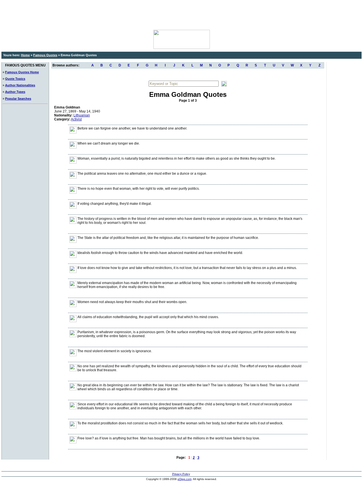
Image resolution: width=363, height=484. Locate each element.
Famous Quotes (45, 55)
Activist (76, 119)
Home (25, 55)
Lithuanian (81, 115)
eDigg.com (184, 479)
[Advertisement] (181, 14)
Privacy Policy (181, 473)
